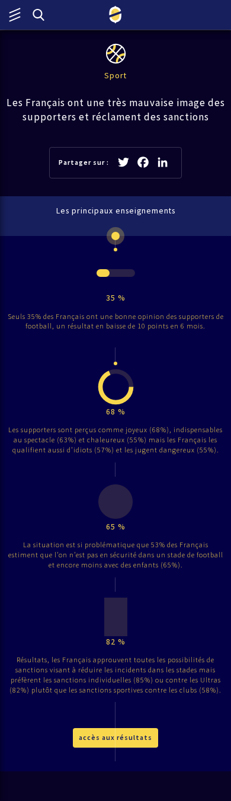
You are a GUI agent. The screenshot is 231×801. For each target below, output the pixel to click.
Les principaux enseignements (115, 211)
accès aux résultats (115, 737)
